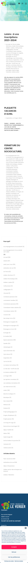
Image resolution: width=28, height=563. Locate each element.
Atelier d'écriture (18, 162)
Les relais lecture (10, 386)
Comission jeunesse (11, 169)
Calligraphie (9, 49)
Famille (7, 343)
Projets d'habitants (10, 415)
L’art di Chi (7, 361)
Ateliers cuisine (10, 48)
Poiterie (8, 68)
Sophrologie (15, 70)
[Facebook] (19, 3)
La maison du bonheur (14, 61)
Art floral (13, 44)
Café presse (18, 48)
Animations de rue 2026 (10, 462)
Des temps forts (10, 178)
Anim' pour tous (10, 160)
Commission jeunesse (12, 173)
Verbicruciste (15, 72)
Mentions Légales (19, 561)
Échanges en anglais (17, 53)
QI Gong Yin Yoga (9, 422)
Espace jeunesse (16, 183)
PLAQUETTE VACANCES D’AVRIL (10, 110)
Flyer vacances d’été (9, 459)
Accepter (14, 547)
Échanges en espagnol (12, 55)
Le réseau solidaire (10, 372)
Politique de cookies (9, 561)
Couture (8, 53)
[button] (25, 528)
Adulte (7, 261)
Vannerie (8, 72)
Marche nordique (9, 394)
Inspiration (16, 60)
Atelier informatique (17, 46)
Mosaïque (14, 67)
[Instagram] (22, 3)
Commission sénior (11, 176)
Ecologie (7, 333)
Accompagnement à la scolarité (14, 246)
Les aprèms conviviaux (11, 379)
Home (10, 15)
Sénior (20, 118)
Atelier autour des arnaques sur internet (13, 470)
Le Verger (15, 118)
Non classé (8, 401)
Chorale (15, 49)
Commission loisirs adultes (13, 51)
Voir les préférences (14, 557)
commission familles (12, 171)
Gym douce (9, 60)
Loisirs (7, 390)
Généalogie (9, 58)
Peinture (20, 67)
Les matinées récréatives (12, 383)
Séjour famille (8, 430)
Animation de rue (10, 268)
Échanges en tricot (11, 56)
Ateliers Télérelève (9, 475)
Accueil (8, 44)
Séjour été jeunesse (9, 466)
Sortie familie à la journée (13, 207)
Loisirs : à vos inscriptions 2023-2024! (11, 37)
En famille (8, 183)
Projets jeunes (18, 202)
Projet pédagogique (10, 412)
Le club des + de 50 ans (11, 368)
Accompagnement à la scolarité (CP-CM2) (13, 251)
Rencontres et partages (13, 204)
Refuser (14, 552)
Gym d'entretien (17, 58)
